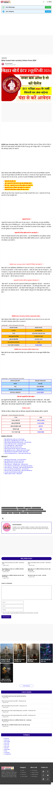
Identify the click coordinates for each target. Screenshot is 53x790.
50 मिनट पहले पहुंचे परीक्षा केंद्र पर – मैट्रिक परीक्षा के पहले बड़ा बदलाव (18, 453)
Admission (6, 738)
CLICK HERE (40, 392)
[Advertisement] (26, 24)
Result (5, 750)
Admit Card (6, 740)
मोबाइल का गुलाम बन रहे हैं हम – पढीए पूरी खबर (13, 473)
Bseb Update (7, 741)
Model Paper (7, 749)
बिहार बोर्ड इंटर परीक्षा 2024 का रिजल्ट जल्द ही (13, 447)
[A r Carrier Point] (6, 2)
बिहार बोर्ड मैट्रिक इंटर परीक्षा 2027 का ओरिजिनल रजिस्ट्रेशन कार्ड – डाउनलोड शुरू (13, 569)
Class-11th (6, 744)
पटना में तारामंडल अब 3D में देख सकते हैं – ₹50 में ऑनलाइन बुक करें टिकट (18, 465)
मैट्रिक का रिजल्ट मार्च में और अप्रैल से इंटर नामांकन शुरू (15, 448)
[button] (43, 2)
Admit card (23, 774)
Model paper (34, 776)
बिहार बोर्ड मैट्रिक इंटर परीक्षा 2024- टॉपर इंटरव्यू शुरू (14, 439)
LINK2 (43, 420)
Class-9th (6, 747)
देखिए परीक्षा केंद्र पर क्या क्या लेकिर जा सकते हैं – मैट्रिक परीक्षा (16, 451)
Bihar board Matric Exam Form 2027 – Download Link (39, 563)
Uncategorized (7, 754)
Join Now (48, 7)
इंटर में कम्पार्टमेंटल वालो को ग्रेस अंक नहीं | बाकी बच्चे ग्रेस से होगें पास (14, 696)
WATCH (41, 426)
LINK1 (38, 420)
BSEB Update (35, 774)
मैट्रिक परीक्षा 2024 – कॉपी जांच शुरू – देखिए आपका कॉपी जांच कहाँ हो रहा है (19, 467)
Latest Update (24, 776)
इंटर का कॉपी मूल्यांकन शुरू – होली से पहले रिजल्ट (14, 445)
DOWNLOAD (40, 389)
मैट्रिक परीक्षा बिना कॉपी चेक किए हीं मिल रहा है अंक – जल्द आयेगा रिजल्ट (18, 442)
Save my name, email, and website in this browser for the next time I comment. (20, 612)
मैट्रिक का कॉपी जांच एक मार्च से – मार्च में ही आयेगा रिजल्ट (15, 444)
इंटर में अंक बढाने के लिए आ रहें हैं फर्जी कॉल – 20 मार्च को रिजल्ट (17, 469)
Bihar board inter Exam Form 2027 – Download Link (13, 563)
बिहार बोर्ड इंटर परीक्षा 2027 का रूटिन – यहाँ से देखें (37, 575)
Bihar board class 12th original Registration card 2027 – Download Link (18, 715)
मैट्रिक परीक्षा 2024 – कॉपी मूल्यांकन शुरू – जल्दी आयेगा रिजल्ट (16, 464)
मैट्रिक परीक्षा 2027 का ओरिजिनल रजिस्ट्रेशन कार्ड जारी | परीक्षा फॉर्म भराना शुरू (39, 569)
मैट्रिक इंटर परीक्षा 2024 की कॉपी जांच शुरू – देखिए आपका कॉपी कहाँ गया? (18, 470)
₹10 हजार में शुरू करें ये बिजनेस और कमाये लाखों (13, 472)
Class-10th (6, 743)
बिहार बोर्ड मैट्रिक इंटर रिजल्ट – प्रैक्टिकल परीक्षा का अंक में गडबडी (17, 450)
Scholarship (7, 752)
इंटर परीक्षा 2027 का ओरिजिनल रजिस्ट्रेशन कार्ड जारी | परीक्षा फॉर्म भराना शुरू (13, 576)
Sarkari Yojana (35, 772)
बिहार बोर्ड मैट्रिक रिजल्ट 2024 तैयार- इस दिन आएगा (14, 461)
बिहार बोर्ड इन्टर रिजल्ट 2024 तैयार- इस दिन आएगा (14, 462)
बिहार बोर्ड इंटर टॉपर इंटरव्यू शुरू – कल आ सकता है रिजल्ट (15, 459)
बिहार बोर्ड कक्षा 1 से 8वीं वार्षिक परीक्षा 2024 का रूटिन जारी (15, 440)
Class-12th (6, 746)
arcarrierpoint (9, 63)
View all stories (26, 685)
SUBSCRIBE (38, 345)
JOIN (38, 342)
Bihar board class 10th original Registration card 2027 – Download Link (18, 710)
